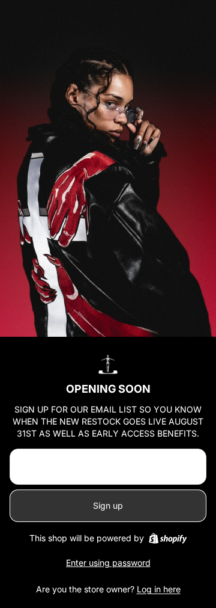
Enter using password (108, 562)
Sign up (108, 505)
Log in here (159, 589)
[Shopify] (168, 538)
